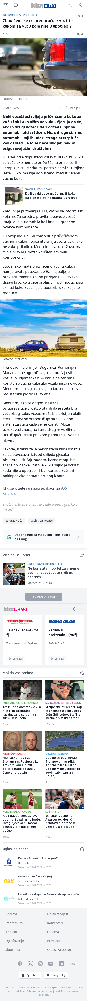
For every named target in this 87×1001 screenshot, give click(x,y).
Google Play (59, 975)
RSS (72, 963)
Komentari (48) (43, 597)
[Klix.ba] (43, 5)
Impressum (14, 923)
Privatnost (54, 941)
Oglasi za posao (59, 949)
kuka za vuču (14, 521)
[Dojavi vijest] (70, 5)
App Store (32, 975)
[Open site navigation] (6, 5)
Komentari (55, 923)
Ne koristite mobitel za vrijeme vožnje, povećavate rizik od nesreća (53, 573)
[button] (73, 609)
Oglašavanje (14, 941)
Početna (11, 914)
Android (10, 493)
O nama (53, 932)
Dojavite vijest (57, 914)
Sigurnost (12, 949)
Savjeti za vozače (42, 521)
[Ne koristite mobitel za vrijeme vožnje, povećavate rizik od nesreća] (14, 574)
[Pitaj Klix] (16, 5)
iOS (64, 488)
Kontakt (11, 932)
